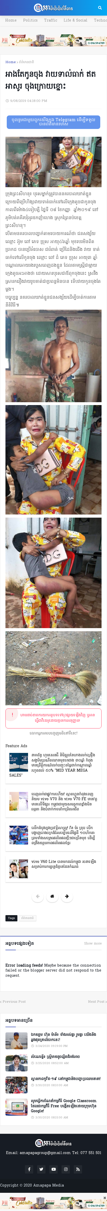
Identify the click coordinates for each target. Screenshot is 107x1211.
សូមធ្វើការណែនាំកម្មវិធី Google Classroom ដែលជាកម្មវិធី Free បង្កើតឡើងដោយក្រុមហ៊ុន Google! (64, 1106)
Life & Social (76, 20)
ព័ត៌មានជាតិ (26, 62)
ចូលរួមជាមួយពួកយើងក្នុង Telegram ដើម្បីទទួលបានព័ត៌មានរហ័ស (53, 122)
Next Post (96, 1001)
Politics (30, 20)
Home (11, 20)
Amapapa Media (48, 1185)
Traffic (50, 20)
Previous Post (14, 1001)
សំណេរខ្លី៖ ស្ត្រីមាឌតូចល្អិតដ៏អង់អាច (55, 1057)
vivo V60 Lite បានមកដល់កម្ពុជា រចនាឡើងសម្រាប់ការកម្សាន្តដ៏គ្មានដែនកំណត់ (63, 864)
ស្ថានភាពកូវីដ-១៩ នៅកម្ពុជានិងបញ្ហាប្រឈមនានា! (66, 1079)
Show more (93, 944)
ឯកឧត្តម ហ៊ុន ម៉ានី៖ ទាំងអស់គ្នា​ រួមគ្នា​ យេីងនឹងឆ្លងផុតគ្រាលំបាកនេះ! (63, 1037)
